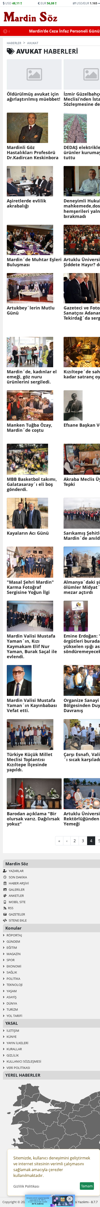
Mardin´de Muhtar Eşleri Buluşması (34, 262)
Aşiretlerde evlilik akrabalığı (26, 203)
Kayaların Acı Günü (28, 533)
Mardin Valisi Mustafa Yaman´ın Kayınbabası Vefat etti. (32, 705)
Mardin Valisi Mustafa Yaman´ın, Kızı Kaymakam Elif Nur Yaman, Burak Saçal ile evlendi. (32, 646)
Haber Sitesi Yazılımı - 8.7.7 (79, 1202)
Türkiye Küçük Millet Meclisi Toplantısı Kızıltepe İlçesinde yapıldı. (29, 762)
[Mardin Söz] (30, 16)
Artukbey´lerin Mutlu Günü (31, 310)
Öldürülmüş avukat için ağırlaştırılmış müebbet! (33, 97)
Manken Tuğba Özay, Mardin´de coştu (29, 428)
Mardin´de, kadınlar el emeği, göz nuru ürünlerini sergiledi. (32, 376)
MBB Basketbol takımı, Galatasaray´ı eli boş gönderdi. (32, 484)
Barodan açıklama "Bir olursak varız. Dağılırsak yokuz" (33, 818)
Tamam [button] (87, 1186)
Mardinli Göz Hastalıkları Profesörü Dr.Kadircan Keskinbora (32, 152)
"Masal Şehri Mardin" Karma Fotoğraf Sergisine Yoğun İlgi (30, 587)
